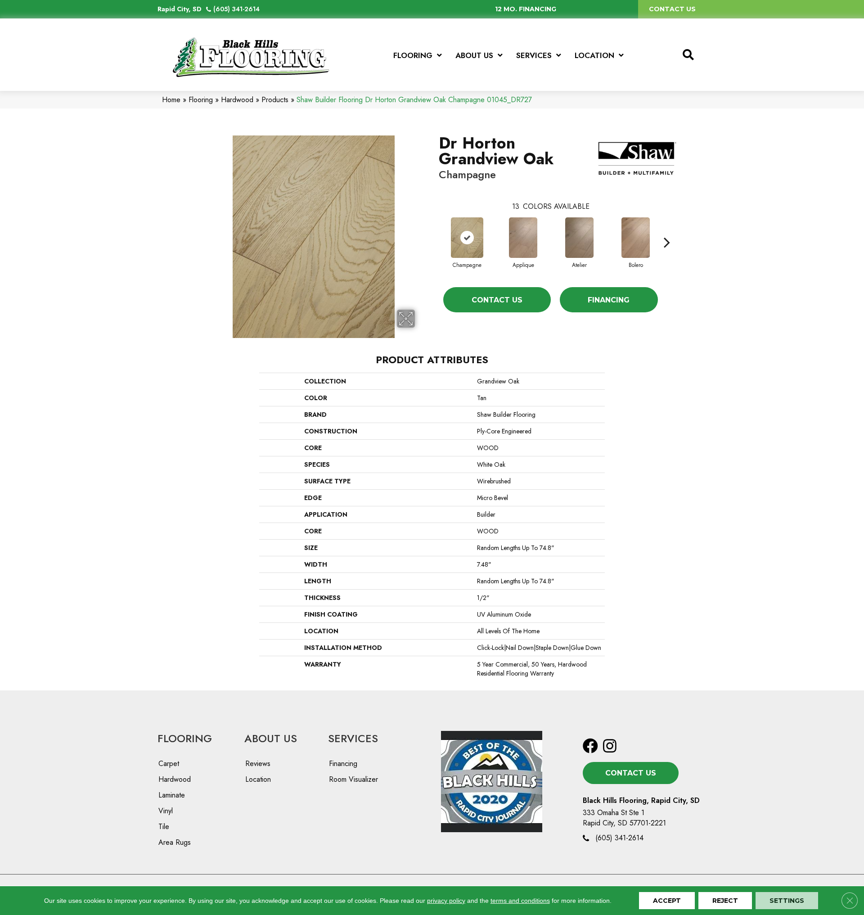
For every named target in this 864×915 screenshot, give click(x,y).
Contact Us (497, 300)
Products (274, 100)
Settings (787, 901)
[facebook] (590, 746)
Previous (434, 228)
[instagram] (609, 746)
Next (667, 228)
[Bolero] (635, 237)
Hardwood (237, 100)
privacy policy (446, 900)
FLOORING (185, 738)
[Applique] (523, 237)
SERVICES (353, 738)
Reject (725, 901)
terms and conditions (520, 900)
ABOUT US (270, 738)
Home (171, 100)
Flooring (201, 100)
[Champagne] (467, 237)
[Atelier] (579, 237)
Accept (667, 901)
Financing (609, 300)
